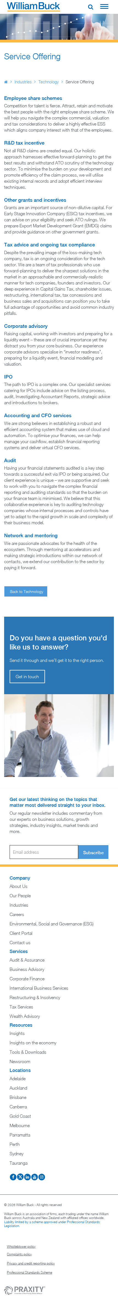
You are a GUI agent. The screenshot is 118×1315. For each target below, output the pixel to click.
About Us (18, 886)
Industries (23, 81)
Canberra (18, 1106)
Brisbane (18, 1097)
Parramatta (20, 1134)
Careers (17, 914)
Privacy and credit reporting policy (31, 1263)
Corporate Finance (27, 978)
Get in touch (27, 676)
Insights (17, 1033)
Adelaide (18, 1078)
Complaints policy (19, 1254)
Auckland (18, 1087)
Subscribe (93, 852)
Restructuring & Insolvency (35, 997)
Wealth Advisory (25, 1016)
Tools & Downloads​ (28, 1052)
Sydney (16, 1153)
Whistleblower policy (21, 1246)
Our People (20, 895)
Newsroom (20, 1061)
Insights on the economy (33, 1042)
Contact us (20, 942)
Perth (15, 1144)
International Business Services (39, 988)
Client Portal (21, 933)
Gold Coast (20, 1116)
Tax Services (21, 1006)
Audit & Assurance (27, 959)
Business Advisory (27, 969)
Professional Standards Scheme (29, 1272)
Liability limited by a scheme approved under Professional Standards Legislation (52, 1224)
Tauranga (18, 1162)
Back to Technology (26, 591)
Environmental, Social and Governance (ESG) (52, 923)
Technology (48, 81)
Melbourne (20, 1125)
